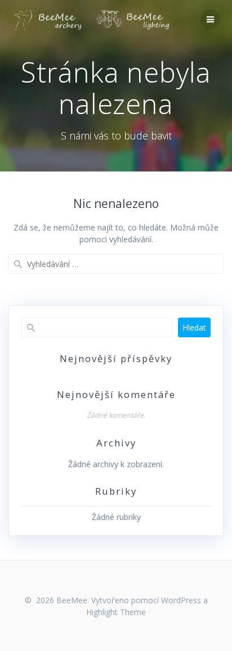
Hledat (194, 327)
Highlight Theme (116, 612)
